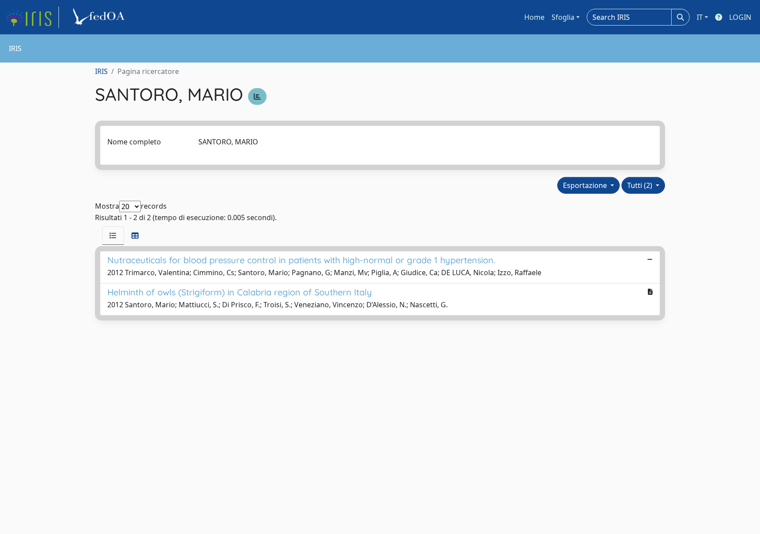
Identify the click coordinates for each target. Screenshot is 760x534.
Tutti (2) (640, 185)
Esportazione (586, 185)
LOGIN (740, 17)
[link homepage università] (100, 17)
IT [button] (700, 17)
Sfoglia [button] (563, 17)
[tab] (113, 235)
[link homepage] (32, 17)
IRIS (101, 71)
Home (534, 17)
